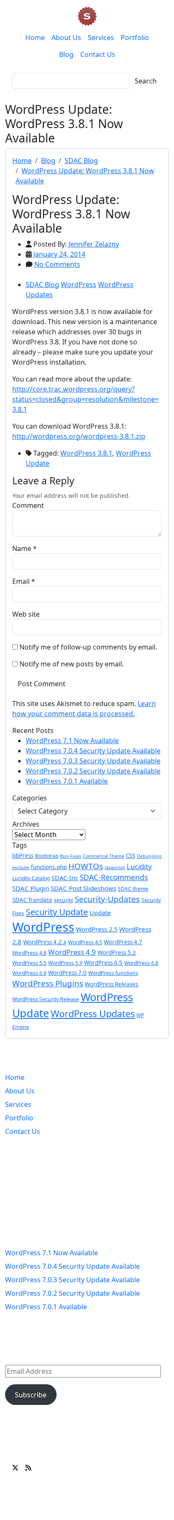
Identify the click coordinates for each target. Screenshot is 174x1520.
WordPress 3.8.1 (86, 453)
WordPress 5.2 (117, 952)
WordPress (78, 284)
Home (35, 37)
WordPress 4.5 (85, 942)
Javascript (115, 867)
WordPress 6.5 (103, 963)
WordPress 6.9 (29, 973)
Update (100, 913)
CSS (130, 855)
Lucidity (139, 866)
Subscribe (30, 1394)
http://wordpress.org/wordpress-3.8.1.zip (78, 436)
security (63, 900)
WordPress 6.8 (141, 963)
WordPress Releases (111, 984)
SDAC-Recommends (114, 877)
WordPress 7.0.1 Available (67, 781)
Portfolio (135, 37)
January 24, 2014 (59, 254)
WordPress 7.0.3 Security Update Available (93, 760)
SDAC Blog (81, 160)
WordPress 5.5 (29, 963)
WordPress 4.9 (72, 952)
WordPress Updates (93, 1013)
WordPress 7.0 (67, 973)
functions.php (49, 867)
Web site (26, 614)
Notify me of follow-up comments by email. (88, 647)
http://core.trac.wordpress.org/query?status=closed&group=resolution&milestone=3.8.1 (85, 399)
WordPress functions (113, 973)
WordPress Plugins (47, 983)
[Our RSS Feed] (28, 1467)
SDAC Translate (32, 900)
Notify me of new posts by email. (71, 664)
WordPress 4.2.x (44, 942)
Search (146, 81)
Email (21, 581)
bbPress (22, 855)
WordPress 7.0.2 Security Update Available (93, 771)
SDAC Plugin (30, 888)
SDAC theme (133, 888)
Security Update (57, 912)
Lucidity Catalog (31, 878)
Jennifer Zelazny (93, 244)
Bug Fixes (70, 856)
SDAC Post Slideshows (83, 888)
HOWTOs (85, 866)
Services (101, 37)
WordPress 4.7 (123, 942)
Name (21, 548)
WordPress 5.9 (65, 963)
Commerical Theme (103, 856)
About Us (66, 37)
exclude (20, 867)
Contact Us (97, 54)
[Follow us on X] (15, 1467)
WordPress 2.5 (96, 929)
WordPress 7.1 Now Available (72, 740)
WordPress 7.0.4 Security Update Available (93, 750)
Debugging (149, 856)
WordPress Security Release (45, 999)
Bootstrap (46, 855)
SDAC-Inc (65, 878)
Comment (28, 505)
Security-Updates (107, 899)
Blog (66, 54)
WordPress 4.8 (29, 952)
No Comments (57, 264)
